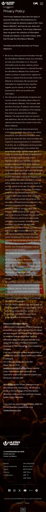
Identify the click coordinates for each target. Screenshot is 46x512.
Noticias (6, 472)
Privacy (19, 503)
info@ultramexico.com (12, 410)
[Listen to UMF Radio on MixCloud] (31, 490)
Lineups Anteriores (10, 466)
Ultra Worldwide (28, 463)
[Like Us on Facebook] (9, 490)
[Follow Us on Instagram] (14, 490)
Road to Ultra (28, 466)
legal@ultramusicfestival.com (14, 368)
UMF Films (26, 472)
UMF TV (26, 475)
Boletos (6, 463)
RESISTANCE (27, 469)
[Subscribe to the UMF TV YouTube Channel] (25, 490)
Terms (27, 503)
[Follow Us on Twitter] (19, 490)
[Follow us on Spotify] (36, 490)
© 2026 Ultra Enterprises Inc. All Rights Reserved (23, 499)
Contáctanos (8, 475)
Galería (5, 469)
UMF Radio (27, 478)
